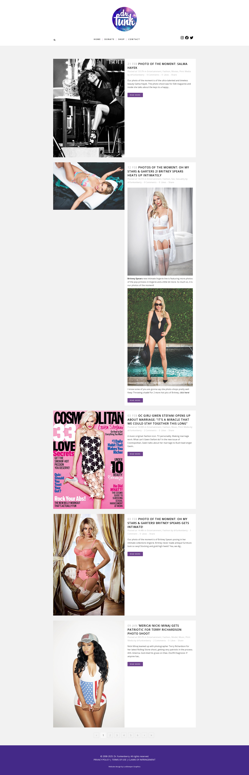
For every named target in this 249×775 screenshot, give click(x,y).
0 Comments (153, 74)
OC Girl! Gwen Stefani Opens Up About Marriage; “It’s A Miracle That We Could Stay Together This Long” (159, 419)
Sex (173, 178)
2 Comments (150, 430)
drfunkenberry (137, 74)
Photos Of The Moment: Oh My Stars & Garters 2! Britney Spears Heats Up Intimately (158, 171)
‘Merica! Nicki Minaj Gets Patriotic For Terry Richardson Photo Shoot (154, 629)
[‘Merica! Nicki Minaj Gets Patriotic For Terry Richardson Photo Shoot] (89, 674)
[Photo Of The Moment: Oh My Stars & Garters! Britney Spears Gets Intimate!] (89, 565)
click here (184, 392)
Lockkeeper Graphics (132, 766)
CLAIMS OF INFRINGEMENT (142, 759)
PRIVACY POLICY (102, 759)
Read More (135, 95)
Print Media (185, 71)
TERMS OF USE (119, 759)
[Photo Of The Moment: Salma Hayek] (89, 108)
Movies (174, 71)
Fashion (166, 71)
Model (174, 637)
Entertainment (154, 71)
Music (174, 427)
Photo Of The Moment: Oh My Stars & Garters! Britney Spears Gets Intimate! (158, 523)
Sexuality (180, 178)
